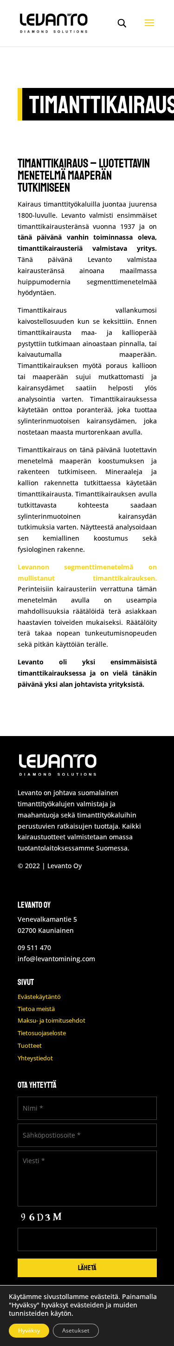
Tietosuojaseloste (42, 1033)
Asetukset (76, 1330)
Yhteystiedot (35, 1058)
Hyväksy (29, 1330)
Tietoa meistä (36, 1008)
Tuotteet (30, 1045)
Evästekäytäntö (39, 996)
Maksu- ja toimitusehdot (51, 1020)
